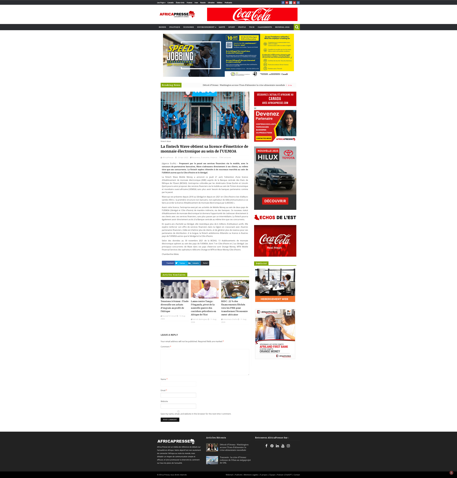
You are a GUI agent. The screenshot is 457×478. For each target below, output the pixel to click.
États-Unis (180, 2)
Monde (162, 27)
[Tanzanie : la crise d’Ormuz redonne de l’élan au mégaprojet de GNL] (212, 460)
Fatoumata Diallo (229, 319)
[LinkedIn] (290, 2)
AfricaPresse (168, 157)
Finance (213, 157)
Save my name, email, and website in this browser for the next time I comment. (196, 413)
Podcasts (228, 2)
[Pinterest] (286, 2)
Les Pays (160, 2)
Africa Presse (164, 474)
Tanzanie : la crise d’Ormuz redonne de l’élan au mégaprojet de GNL (235, 460)
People (242, 27)
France (189, 2)
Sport (231, 27)
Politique (174, 27)
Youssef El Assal (169, 316)
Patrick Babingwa (199, 319)
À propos (264, 474)
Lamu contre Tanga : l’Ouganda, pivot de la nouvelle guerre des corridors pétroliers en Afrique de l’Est (203, 308)
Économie (188, 27)
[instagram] (298, 2)
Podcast (280, 474)
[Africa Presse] (177, 14)
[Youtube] (294, 2)
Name (164, 379)
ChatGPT (288, 474)
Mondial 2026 (282, 27)
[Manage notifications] (451, 473)
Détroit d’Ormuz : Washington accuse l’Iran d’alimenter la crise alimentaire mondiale (207, 85)
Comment (166, 346)
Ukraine (211, 2)
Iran (196, 2)
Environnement (205, 27)
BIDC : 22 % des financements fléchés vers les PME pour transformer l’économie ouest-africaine (234, 308)
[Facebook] (283, 2)
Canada (170, 2)
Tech (251, 27)
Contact (297, 474)
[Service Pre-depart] (228, 76)
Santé (222, 27)
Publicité (238, 474)
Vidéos (219, 2)
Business (196, 157)
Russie (203, 2)
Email (164, 390)
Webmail (229, 474)
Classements (265, 27)
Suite (205, 263)
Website (164, 401)
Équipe (272, 474)
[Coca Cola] (252, 14)
